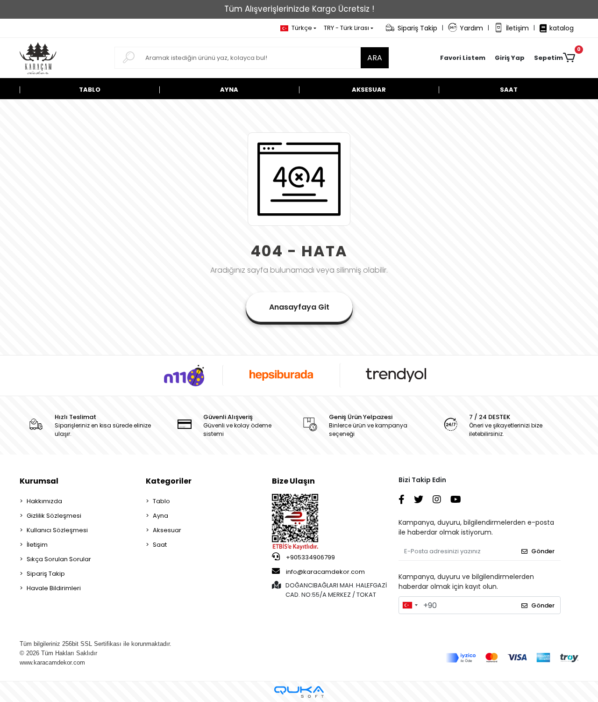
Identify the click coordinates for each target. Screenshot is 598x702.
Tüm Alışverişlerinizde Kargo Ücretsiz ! (299, 8)
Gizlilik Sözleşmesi (54, 515)
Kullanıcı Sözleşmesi (57, 530)
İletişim (517, 28)
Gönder (543, 551)
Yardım (471, 28)
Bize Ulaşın (293, 481)
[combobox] (409, 605)
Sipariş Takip (417, 28)
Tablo (161, 501)
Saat (160, 544)
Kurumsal (39, 481)
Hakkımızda (44, 501)
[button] (510, 58)
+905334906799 (310, 557)
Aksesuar (167, 530)
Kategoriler (169, 481)
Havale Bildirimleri (54, 588)
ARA (374, 57)
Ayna (160, 515)
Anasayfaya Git (299, 307)
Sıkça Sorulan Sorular (59, 559)
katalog (561, 28)
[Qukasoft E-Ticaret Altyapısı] (299, 692)
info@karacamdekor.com (325, 571)
